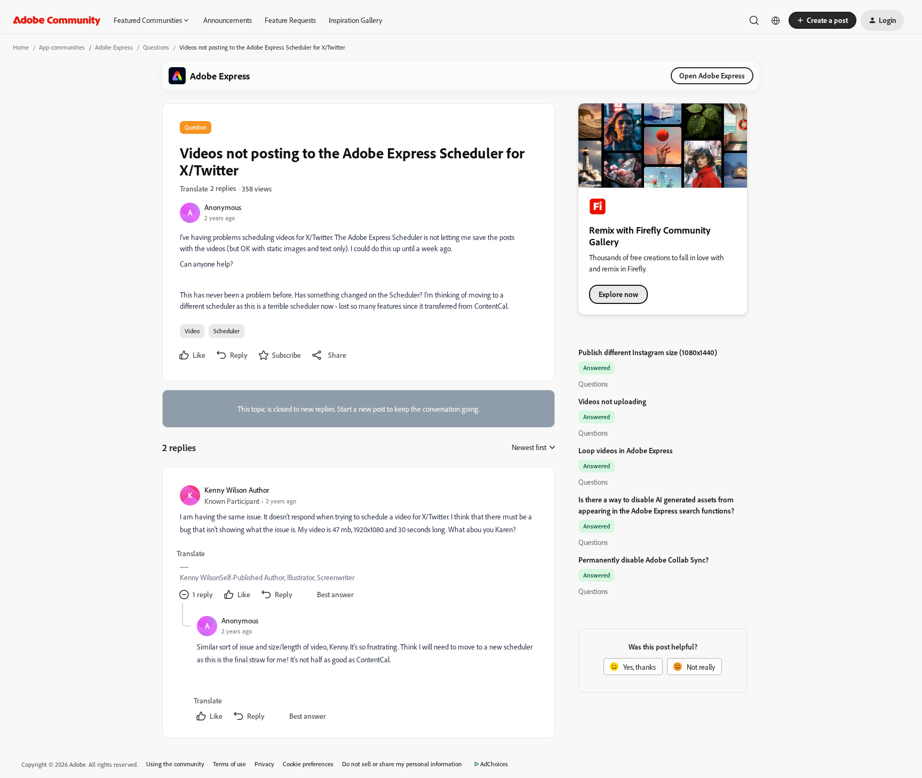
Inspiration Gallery (355, 20)
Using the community (175, 764)
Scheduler (226, 331)
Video (192, 331)
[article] (358, 543)
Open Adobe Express (712, 75)
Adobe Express (114, 47)
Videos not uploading (612, 401)
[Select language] (775, 20)
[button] (822, 20)
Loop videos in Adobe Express (625, 450)
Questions (156, 47)
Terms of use (229, 764)
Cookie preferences (308, 764)
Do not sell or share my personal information (402, 764)
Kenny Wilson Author (236, 489)
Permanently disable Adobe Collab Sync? (643, 559)
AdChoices (494, 764)
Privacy (264, 764)
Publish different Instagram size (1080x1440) (647, 352)
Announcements (227, 20)
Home (21, 47)
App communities (62, 47)
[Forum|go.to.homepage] (57, 20)
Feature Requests (290, 20)
